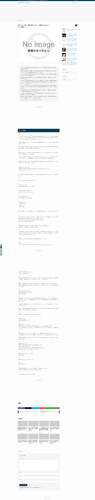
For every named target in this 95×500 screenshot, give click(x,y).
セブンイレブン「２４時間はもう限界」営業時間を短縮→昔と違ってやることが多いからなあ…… (72, 59)
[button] (21, 408)
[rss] (75, 0)
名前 (20, 472)
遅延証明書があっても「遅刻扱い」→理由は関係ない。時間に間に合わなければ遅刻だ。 (72, 35)
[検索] (76, 0)
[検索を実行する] (76, 25)
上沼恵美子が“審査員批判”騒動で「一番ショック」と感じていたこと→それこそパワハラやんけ (72, 54)
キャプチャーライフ (23, 2)
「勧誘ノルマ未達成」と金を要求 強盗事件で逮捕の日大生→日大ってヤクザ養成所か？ (72, 44)
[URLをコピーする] (56, 408)
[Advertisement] (47, 12)
